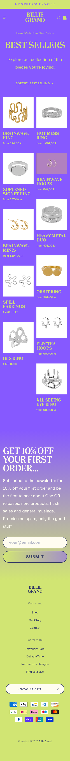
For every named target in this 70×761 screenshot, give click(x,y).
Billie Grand (35, 17)
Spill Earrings (14, 304)
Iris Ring (13, 358)
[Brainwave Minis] (18, 224)
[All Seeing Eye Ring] (51, 378)
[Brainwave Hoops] (51, 163)
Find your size (35, 671)
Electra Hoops (46, 346)
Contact (35, 627)
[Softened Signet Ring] (18, 168)
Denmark (29, 689)
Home (19, 33)
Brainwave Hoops (49, 181)
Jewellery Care (35, 649)
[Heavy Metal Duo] (51, 214)
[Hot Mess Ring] (51, 112)
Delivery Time (35, 656)
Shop (35, 612)
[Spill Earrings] (18, 281)
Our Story (35, 620)
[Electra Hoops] (51, 322)
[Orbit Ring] (51, 270)
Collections (31, 33)
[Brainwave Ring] (18, 112)
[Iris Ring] (18, 337)
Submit (35, 556)
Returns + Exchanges (35, 664)
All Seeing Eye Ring (48, 402)
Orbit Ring (48, 292)
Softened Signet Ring (17, 192)
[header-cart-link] (65, 18)
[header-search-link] (58, 18)
